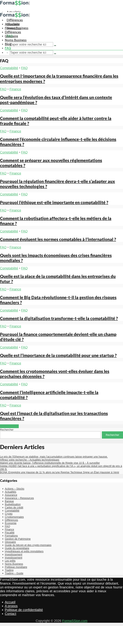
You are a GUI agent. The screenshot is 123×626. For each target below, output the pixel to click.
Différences (13, 32)
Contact (10, 614)
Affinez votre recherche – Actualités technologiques (29, 459)
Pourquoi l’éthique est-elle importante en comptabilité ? (54, 202)
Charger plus (9, 426)
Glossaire (11, 36)
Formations (13, 28)
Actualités (12, 24)
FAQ (8, 48)
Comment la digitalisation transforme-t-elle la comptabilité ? (59, 318)
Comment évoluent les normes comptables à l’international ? (58, 239)
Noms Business (16, 40)
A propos (11, 606)
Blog (8, 44)
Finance (15, 89)
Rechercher (6, 429)
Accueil (10, 602)
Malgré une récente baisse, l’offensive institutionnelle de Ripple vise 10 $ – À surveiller (50, 462)
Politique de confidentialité (24, 610)
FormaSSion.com (74, 621)
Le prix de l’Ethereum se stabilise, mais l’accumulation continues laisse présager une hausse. (54, 456)
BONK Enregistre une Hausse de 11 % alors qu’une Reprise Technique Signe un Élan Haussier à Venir (59, 472)
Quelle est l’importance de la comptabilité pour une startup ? (58, 355)
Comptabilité (9, 68)
